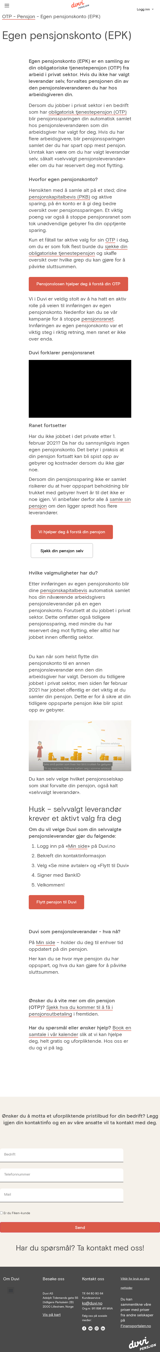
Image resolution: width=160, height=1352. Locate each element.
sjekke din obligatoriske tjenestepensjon (78, 249)
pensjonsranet (97, 319)
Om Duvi (11, 1278)
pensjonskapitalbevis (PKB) (59, 197)
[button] (10, 1290)
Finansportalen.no (136, 1325)
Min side (77, 846)
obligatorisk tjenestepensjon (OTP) (88, 112)
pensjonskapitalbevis (63, 590)
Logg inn (143, 9)
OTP (110, 239)
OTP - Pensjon (18, 16)
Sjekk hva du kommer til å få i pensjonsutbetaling (71, 1010)
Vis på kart (52, 1314)
